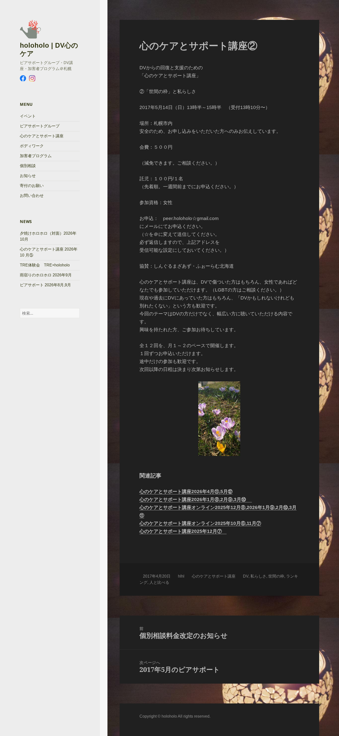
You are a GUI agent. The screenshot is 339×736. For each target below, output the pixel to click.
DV (245, 576)
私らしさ (258, 576)
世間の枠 (276, 576)
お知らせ (28, 176)
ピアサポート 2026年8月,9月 (45, 285)
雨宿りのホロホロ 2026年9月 (46, 275)
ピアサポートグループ (40, 126)
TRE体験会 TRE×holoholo (45, 265)
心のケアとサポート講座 (42, 136)
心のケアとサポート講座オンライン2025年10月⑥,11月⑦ (200, 523)
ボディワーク (32, 146)
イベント (28, 116)
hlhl (181, 576)
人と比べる (159, 582)
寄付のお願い (32, 186)
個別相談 (28, 166)
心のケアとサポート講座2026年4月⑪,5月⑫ (186, 491)
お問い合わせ (32, 195)
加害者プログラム (36, 156)
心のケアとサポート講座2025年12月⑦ (183, 531)
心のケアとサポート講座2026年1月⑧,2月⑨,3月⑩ (195, 499)
